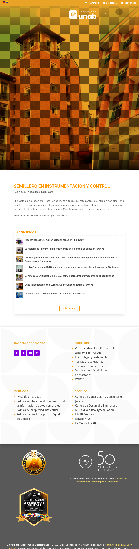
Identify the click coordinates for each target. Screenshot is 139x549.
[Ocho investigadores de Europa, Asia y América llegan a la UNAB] (19, 286)
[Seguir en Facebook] (16, 353)
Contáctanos (83, 375)
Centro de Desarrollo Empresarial (96, 405)
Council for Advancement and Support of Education (101, 480)
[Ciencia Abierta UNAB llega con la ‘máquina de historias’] (19, 295)
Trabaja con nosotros (89, 366)
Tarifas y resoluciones (89, 362)
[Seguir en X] (23, 353)
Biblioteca (111, 3)
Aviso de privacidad (29, 397)
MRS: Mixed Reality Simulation (94, 410)
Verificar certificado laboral (92, 370)
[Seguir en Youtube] (30, 353)
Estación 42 (82, 419)
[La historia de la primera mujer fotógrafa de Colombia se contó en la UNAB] (19, 250)
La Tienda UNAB (85, 423)
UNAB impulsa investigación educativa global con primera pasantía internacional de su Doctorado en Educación (71, 259)
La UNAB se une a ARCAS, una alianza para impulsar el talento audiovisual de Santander (72, 267)
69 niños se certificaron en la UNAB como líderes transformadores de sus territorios (69, 276)
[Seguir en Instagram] (37, 353)
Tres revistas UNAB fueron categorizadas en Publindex (54, 240)
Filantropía (93, 3)
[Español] (7, 2)
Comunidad (130, 3)
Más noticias (69, 308)
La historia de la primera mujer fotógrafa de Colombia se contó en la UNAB (65, 248)
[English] (4, 2)
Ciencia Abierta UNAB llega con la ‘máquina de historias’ (55, 293)
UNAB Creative (84, 414)
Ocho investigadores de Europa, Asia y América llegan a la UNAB (59, 284)
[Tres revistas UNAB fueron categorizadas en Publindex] (19, 241)
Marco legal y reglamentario (93, 357)
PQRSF (79, 379)
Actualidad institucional (41, 192)
